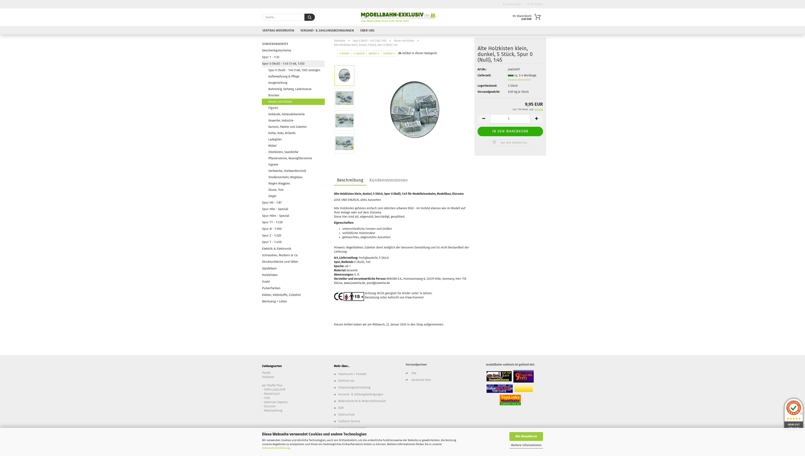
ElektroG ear (346, 381)
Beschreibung (350, 180)
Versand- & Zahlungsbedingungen (327, 30)
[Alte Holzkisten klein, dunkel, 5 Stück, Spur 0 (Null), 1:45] (414, 109)
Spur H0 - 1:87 (272, 202)
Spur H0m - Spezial (275, 216)
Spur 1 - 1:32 (270, 57)
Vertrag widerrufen (278, 30)
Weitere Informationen (526, 445)
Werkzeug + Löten (274, 301)
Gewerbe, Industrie (280, 120)
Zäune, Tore (276, 190)
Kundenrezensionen (388, 180)
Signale (273, 164)
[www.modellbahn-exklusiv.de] (398, 17)
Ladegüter (275, 139)
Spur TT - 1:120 (272, 222)
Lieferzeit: (484, 75)
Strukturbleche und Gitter (280, 262)
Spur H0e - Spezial (275, 209)
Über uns (367, 30)
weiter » (374, 53)
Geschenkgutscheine (276, 50)
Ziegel (272, 196)
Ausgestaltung (277, 83)
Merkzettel (536, 4)
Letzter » (389, 53)
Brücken (273, 95)
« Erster (344, 53)
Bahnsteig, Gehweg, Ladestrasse (290, 89)
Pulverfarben (271, 288)
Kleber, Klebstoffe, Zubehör (281, 295)
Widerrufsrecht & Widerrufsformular (362, 401)
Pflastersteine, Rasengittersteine (290, 158)
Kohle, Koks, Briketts (282, 133)
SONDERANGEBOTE (275, 44)
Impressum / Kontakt (352, 374)
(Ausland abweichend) (519, 79)
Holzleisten (270, 275)
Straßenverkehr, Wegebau (285, 177)
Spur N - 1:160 (272, 229)
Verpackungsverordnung (354, 387)
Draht (266, 282)
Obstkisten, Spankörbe (283, 152)
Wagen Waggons (279, 183)
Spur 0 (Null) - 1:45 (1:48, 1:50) (283, 63)
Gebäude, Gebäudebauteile (286, 114)
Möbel (272, 146)
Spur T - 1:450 (272, 242)
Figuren (273, 108)
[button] (484, 119)
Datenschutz (346, 414)
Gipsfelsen (269, 268)
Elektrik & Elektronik (276, 249)
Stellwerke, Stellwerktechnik (287, 171)
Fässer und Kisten (280, 101)
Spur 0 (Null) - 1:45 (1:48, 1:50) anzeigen (294, 70)
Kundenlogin (513, 4)
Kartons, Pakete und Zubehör (287, 127)
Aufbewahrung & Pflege (283, 76)
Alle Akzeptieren (526, 436)
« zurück (359, 53)
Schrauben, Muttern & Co (280, 255)
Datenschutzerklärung (276, 447)
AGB (340, 408)
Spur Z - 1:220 (271, 235)
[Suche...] (309, 17)
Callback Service (349, 421)
